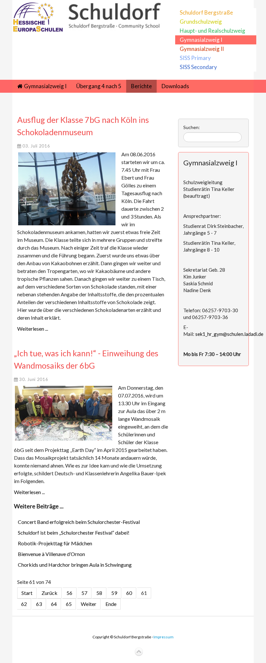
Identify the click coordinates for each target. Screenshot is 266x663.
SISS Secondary (198, 67)
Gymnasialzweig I (201, 39)
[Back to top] (139, 652)
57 (84, 593)
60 (129, 593)
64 (54, 604)
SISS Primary (195, 57)
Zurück (49, 593)
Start (26, 593)
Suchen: (191, 127)
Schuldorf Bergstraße (206, 12)
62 (24, 604)
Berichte (141, 86)
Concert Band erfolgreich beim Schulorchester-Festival (79, 522)
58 (99, 593)
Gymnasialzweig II (202, 48)
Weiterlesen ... (32, 329)
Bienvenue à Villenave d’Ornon (51, 554)
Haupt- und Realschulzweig (212, 30)
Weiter (88, 604)
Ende (110, 604)
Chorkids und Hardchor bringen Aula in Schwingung (75, 565)
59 (114, 593)
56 (69, 593)
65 (69, 604)
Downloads (175, 86)
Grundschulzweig (201, 21)
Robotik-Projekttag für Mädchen (55, 543)
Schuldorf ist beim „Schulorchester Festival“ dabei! (73, 532)
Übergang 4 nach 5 (98, 86)
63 (39, 604)
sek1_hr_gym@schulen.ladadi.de (229, 334)
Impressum (163, 636)
